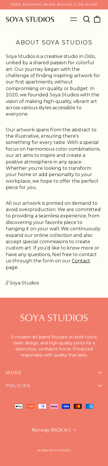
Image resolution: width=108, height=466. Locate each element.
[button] (87, 19)
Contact (81, 261)
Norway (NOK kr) (52, 430)
